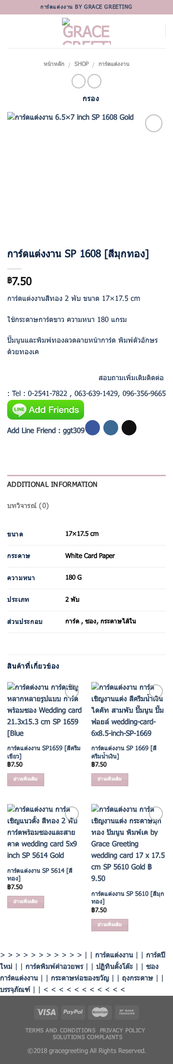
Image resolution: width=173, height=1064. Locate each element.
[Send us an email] (129, 427)
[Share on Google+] (88, 375)
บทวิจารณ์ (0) (28, 506)
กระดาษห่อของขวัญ (80, 978)
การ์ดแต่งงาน (114, 64)
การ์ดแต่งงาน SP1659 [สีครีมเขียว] (44, 753)
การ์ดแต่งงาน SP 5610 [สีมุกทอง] (127, 898)
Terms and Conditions (60, 1031)
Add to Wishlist (150, 144)
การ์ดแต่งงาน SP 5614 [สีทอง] (40, 875)
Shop (81, 64)
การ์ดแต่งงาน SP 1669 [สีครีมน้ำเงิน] (124, 753)
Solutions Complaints (87, 1037)
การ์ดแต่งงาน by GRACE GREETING (86, 7)
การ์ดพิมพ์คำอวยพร (54, 967)
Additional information (52, 485)
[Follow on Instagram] (110, 427)
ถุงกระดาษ (137, 978)
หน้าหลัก (54, 64)
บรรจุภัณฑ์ (15, 990)
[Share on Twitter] (33, 375)
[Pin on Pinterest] (69, 375)
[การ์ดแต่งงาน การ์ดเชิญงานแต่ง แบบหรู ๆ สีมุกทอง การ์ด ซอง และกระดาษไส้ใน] (86, 174)
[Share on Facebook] (15, 375)
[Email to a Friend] (51, 375)
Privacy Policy (123, 1031)
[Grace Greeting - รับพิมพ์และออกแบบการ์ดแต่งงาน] (86, 31)
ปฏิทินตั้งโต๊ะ (114, 967)
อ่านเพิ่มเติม (25, 779)
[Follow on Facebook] (92, 427)
